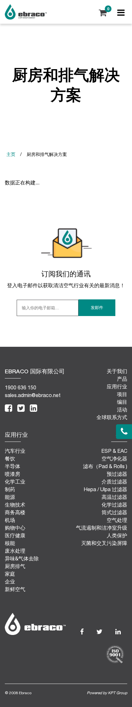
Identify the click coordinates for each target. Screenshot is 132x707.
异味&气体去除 (22, 558)
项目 (122, 394)
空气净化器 (114, 458)
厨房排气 (15, 566)
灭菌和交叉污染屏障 (104, 543)
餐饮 (10, 458)
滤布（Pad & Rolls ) (105, 466)
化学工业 (15, 481)
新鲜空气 (15, 589)
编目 (122, 402)
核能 (10, 543)
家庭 (10, 574)
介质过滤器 (114, 481)
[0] (103, 11)
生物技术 (15, 505)
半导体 (12, 466)
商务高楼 (15, 512)
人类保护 (117, 535)
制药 (10, 489)
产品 (122, 379)
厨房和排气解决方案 (47, 154)
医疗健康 (15, 535)
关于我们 (117, 371)
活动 (122, 409)
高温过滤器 (114, 497)
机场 (10, 520)
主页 (10, 154)
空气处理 (117, 520)
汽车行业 (15, 451)
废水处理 (15, 551)
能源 (10, 497)
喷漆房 (12, 474)
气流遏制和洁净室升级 (101, 528)
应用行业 (117, 386)
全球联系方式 (111, 417)
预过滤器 (117, 474)
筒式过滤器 (114, 512)
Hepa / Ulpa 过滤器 (105, 489)
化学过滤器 (114, 505)
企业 (10, 581)
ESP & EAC (114, 451)
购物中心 (15, 528)
